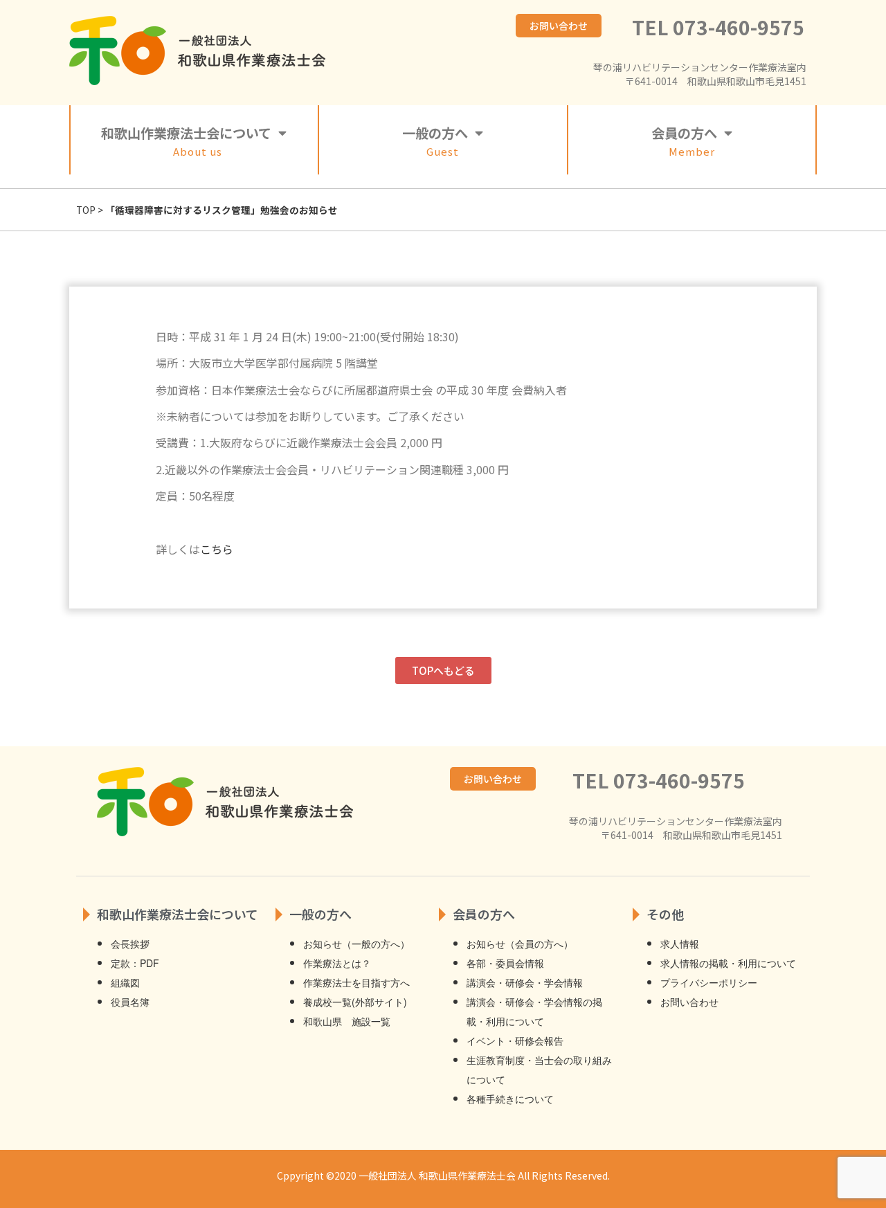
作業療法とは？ (337, 963)
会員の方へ (684, 133)
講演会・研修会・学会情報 (525, 982)
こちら (216, 549)
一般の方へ (435, 133)
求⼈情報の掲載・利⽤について (728, 963)
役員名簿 (130, 1002)
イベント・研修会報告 (515, 1040)
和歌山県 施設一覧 (346, 1021)
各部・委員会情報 (505, 963)
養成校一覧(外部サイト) (355, 1002)
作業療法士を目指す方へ (356, 982)
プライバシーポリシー (708, 982)
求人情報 (679, 943)
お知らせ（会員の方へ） (520, 943)
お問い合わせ (689, 1002)
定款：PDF (135, 963)
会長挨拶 (130, 943)
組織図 (125, 982)
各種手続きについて (510, 1099)
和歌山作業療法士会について (186, 133)
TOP (86, 210)
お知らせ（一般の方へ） (356, 943)
